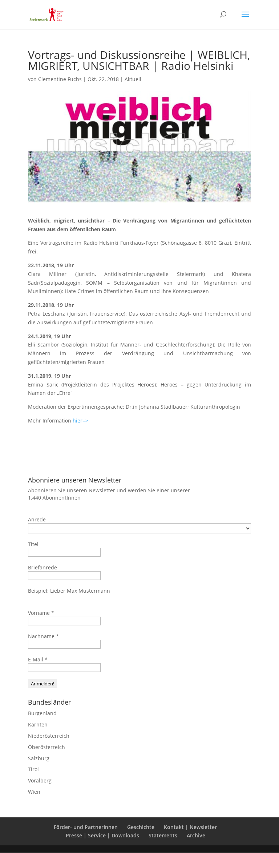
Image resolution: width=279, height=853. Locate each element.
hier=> (80, 420)
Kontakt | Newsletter (190, 827)
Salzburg (38, 758)
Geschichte (140, 827)
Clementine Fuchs (60, 79)
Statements (163, 835)
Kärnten (38, 724)
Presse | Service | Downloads (102, 835)
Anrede (37, 519)
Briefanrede (42, 567)
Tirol (33, 769)
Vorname (41, 612)
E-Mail (38, 659)
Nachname (43, 636)
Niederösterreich (48, 735)
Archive (196, 835)
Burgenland (42, 713)
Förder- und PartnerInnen (86, 827)
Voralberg (40, 780)
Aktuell (133, 79)
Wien (34, 791)
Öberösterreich (46, 747)
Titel (33, 544)
